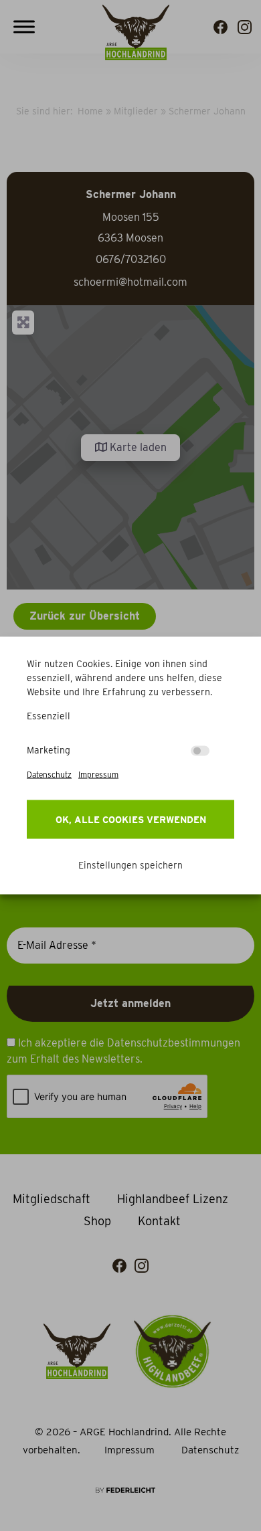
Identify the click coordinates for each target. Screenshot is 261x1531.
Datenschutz (49, 775)
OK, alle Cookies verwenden (131, 819)
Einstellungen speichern (130, 865)
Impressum (98, 775)
